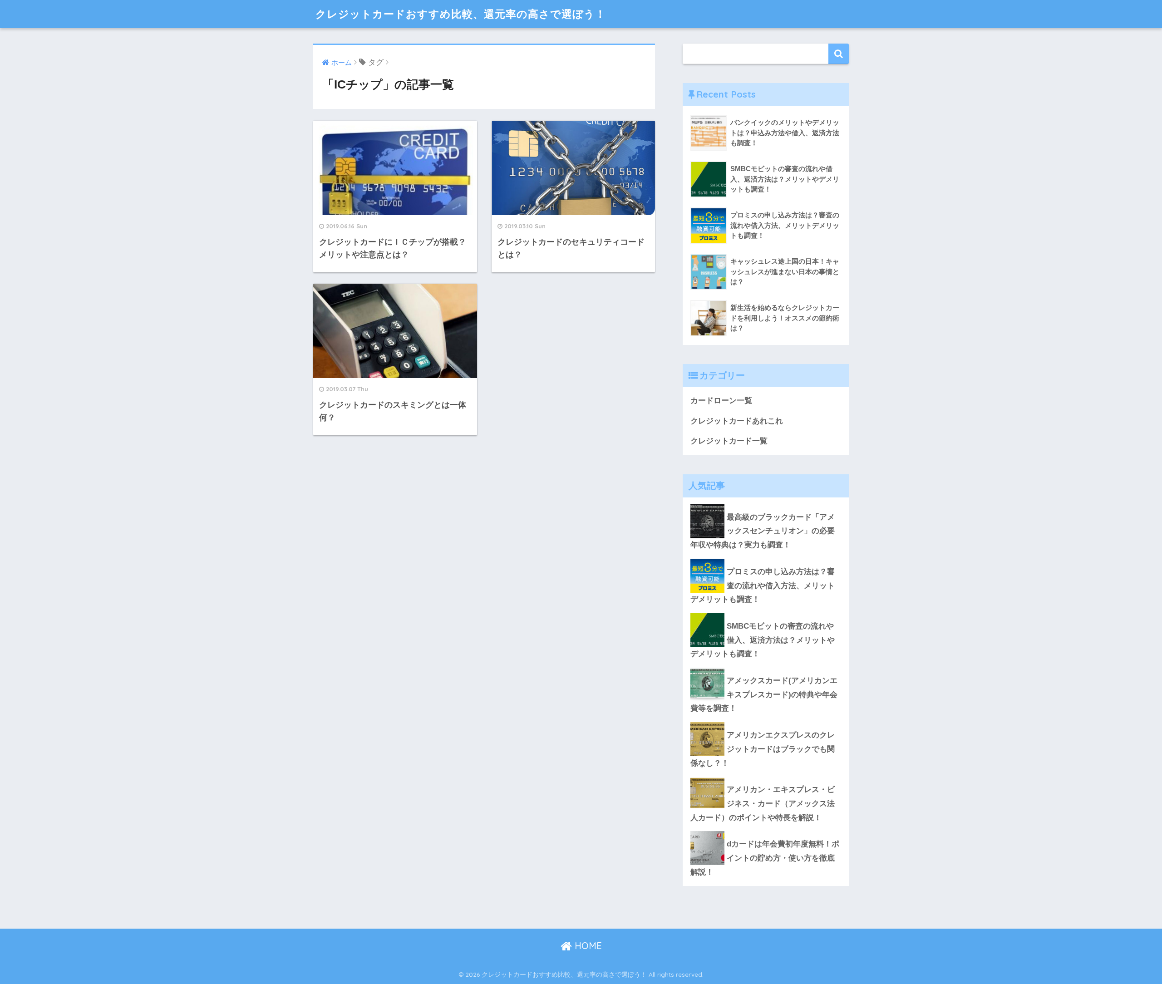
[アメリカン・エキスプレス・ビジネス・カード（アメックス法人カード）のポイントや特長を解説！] (765, 776)
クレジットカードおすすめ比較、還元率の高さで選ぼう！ (460, 13)
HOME (587, 945)
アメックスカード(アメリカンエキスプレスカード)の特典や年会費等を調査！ (763, 694)
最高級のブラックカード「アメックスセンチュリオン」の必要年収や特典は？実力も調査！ (762, 531)
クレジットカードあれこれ (736, 421)
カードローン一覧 (721, 400)
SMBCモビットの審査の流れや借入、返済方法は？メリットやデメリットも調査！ (762, 640)
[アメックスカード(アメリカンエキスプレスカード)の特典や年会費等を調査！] (765, 667)
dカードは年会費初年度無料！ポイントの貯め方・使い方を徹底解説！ (764, 858)
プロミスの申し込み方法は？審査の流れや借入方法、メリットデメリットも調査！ (762, 585)
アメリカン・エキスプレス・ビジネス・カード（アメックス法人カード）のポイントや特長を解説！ (762, 803)
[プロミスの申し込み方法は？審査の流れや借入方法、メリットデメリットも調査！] (765, 559)
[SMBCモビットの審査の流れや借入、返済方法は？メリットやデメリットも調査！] (765, 613)
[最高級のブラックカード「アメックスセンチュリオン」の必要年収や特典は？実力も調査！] (765, 504)
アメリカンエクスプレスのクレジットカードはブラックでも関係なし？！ (762, 749)
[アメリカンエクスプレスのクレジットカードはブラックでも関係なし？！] (765, 722)
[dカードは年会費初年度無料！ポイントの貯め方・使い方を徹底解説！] (765, 831)
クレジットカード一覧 (729, 441)
